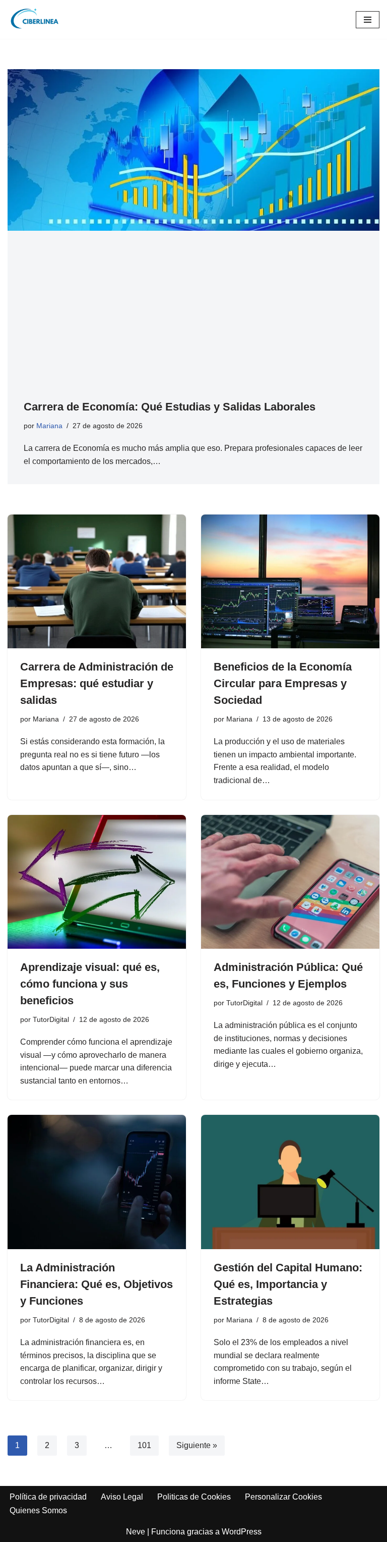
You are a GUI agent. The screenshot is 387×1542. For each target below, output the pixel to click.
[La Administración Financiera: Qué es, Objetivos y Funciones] (97, 1182)
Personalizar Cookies (283, 1497)
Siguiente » (196, 1445)
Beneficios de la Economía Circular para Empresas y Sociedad (283, 683)
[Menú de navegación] (367, 19)
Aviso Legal (122, 1497)
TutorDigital (51, 1019)
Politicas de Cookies (194, 1497)
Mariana (49, 426)
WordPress (242, 1531)
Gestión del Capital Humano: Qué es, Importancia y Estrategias (288, 1284)
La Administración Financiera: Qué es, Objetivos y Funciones (96, 1284)
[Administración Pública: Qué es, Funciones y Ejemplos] (290, 882)
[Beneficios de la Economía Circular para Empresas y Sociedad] (290, 582)
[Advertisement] (193, 322)
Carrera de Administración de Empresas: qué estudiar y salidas (96, 683)
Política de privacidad (48, 1497)
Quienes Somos (38, 1510)
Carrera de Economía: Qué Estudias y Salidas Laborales (169, 406)
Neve (135, 1531)
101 (144, 1445)
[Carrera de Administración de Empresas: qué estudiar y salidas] (97, 582)
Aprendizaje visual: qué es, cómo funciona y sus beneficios (90, 984)
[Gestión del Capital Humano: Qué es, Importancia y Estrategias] (290, 1182)
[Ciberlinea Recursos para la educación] (38, 19)
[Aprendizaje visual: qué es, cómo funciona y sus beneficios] (97, 882)
